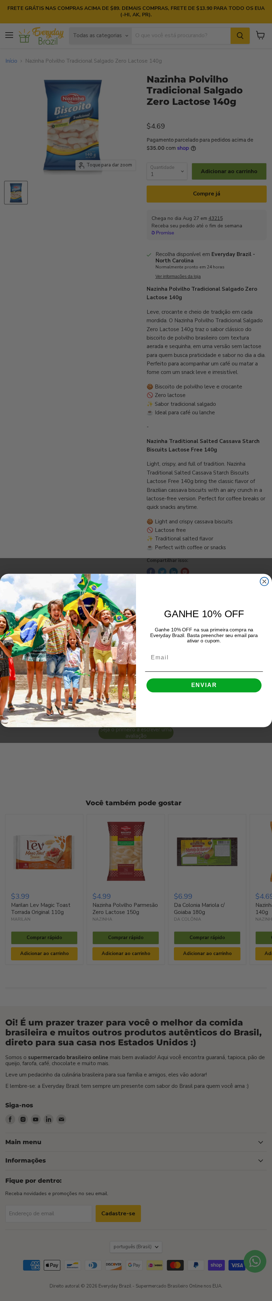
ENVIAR (204, 685)
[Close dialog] (264, 581)
